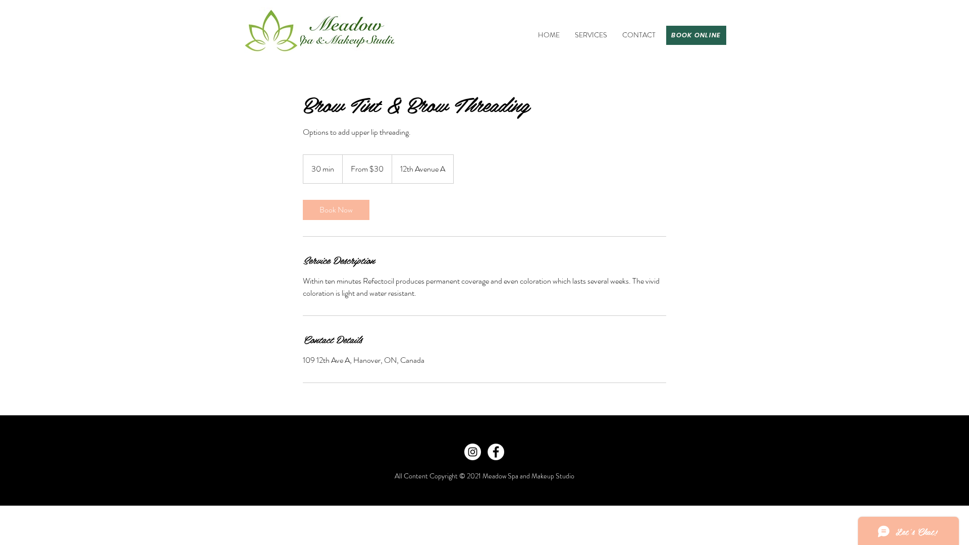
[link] (336, 210)
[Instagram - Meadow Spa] (472, 452)
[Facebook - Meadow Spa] (496, 452)
